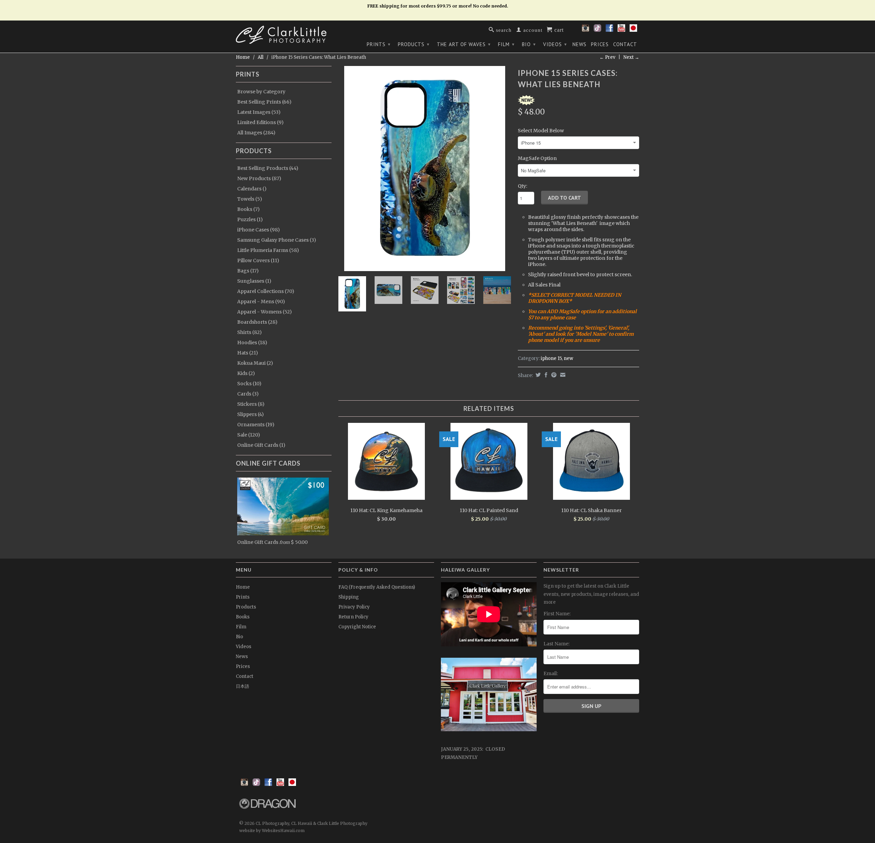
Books (243, 617)
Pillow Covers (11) (258, 260)
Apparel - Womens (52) (264, 312)
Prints (379, 44)
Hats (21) (247, 353)
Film (506, 44)
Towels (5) (249, 199)
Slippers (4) (250, 414)
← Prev (607, 57)
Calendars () (252, 189)
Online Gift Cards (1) (261, 445)
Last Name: (556, 644)
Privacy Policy (354, 607)
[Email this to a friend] (561, 374)
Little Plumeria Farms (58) (268, 250)
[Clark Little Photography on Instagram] (585, 30)
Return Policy (353, 617)
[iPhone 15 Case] (424, 168)
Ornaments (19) (255, 425)
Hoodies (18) (252, 342)
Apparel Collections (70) (265, 291)
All (261, 57)
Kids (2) (246, 373)
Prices (600, 44)
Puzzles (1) (250, 219)
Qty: (522, 186)
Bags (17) (248, 271)
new (568, 358)
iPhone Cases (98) (258, 230)
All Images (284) (256, 133)
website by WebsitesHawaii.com (272, 830)
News (580, 44)
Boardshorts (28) (257, 322)
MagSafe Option (537, 158)
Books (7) (248, 209)
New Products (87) (259, 178)
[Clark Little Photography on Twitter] (597, 30)
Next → (631, 57)
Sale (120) (248, 435)
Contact (625, 44)
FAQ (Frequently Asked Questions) (376, 587)
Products (414, 44)
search (503, 29)
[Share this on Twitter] (537, 374)
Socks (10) (249, 383)
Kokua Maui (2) (255, 363)
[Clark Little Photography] (284, 35)
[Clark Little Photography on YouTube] (621, 30)
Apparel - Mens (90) (261, 301)
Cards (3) (248, 394)
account (532, 29)
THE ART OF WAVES (464, 44)
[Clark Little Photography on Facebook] (609, 30)
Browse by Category (261, 92)
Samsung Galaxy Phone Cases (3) (276, 240)
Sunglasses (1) (254, 281)
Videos (555, 44)
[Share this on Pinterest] (553, 374)
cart (558, 29)
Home (243, 587)
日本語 (242, 686)
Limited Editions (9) (260, 122)
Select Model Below (541, 131)
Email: (550, 673)
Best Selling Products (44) (267, 168)
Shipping (348, 597)
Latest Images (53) (259, 112)
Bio (529, 44)
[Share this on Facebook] (545, 374)
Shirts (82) (249, 332)
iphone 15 (551, 358)
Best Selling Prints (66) (264, 102)
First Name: (556, 614)
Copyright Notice (357, 627)
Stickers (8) (251, 404)
